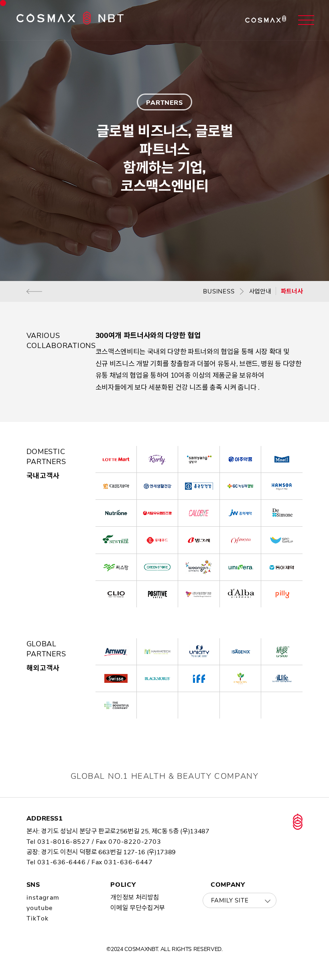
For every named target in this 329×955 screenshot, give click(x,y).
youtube (39, 908)
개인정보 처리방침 (134, 897)
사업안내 (260, 291)
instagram (43, 897)
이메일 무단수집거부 (137, 908)
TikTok (37, 918)
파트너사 (292, 291)
